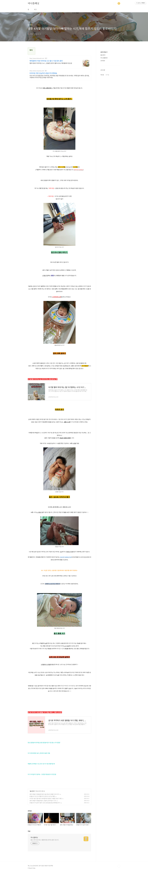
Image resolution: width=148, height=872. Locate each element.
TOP (119, 866)
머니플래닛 (33, 3)
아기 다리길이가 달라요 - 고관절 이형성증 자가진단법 (42, 774)
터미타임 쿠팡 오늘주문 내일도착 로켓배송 (43, 73)
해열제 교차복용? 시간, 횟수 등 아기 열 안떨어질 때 (41, 764)
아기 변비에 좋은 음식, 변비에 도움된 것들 (39, 753)
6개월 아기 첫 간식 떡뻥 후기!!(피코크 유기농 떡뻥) (42, 796)
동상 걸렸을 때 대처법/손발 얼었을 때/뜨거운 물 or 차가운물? (44, 742)
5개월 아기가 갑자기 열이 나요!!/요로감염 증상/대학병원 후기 (45, 803)
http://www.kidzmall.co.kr (37, 58)
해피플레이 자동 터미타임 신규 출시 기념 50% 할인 (46, 61)
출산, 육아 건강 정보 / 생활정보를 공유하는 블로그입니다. (45, 840)
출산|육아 (32, 791)
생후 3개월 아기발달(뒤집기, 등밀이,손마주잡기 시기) (43, 800)
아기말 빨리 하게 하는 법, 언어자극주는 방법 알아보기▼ (43, 379)
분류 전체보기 (104, 52)
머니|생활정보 (104, 58)
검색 (115, 3)
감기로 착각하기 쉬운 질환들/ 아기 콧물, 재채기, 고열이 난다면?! (45, 712)
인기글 (107, 75)
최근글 (102, 75)
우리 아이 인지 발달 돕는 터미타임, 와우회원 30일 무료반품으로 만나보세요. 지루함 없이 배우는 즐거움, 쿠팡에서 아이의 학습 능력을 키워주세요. (59, 76)
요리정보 (103, 60)
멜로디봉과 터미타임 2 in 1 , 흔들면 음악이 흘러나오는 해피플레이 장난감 (51, 63)
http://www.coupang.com (37, 70)
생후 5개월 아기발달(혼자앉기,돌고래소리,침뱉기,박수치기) (44, 794)
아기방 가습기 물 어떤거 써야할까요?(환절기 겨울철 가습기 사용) (46, 798)
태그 (35, 9)
